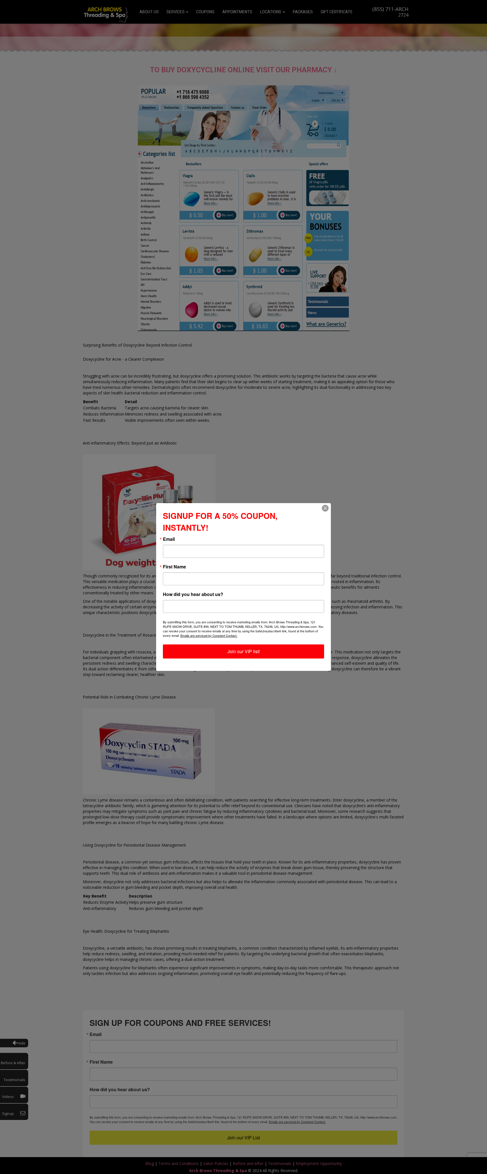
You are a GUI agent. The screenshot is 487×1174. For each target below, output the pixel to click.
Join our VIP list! (243, 651)
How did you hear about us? (193, 594)
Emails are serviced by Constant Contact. (208, 635)
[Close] (325, 508)
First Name (174, 566)
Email (169, 539)
